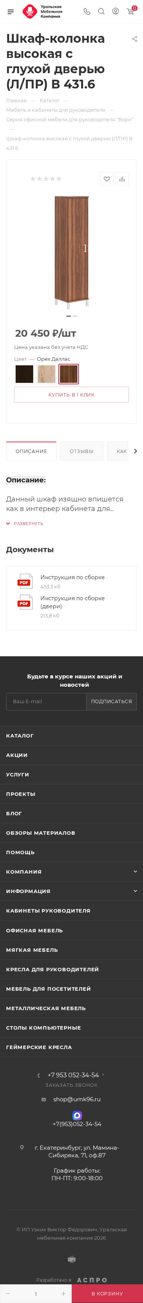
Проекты (20, 794)
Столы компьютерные (43, 1028)
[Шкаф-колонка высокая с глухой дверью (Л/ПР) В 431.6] (71, 252)
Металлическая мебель (46, 1008)
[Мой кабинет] (115, 12)
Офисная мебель (34, 930)
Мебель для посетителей (48, 989)
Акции (17, 755)
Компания (24, 872)
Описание (31, 451)
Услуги (17, 774)
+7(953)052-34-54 (77, 1124)
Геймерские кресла (39, 1047)
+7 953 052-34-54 (73, 1075)
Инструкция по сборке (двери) (72, 602)
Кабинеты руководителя (48, 911)
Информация (28, 891)
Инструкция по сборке (72, 577)
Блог (14, 813)
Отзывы (82, 451)
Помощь (20, 852)
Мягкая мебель (32, 950)
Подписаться (111, 701)
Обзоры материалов (41, 833)
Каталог (20, 736)
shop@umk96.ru (77, 1099)
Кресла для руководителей (52, 969)
